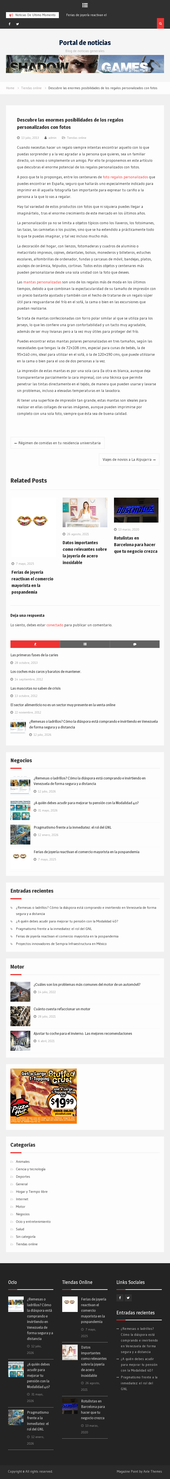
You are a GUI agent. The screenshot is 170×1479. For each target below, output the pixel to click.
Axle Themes (152, 1471)
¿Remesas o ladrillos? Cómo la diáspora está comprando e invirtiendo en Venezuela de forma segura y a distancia (139, 1340)
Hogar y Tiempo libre (32, 1191)
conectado (54, 625)
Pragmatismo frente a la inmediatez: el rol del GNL (72, 827)
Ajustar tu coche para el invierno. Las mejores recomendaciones (83, 1033)
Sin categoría (25, 1236)
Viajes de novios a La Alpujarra (127, 459)
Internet (22, 1199)
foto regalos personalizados (125, 177)
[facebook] (9, 24)
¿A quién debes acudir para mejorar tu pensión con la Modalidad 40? (86, 803)
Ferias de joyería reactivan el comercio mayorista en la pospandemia (86, 852)
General (22, 1184)
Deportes (23, 1176)
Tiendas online (76, 138)
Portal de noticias (85, 42)
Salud (20, 1229)
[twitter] (17, 24)
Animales (23, 1161)
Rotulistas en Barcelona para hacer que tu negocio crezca (135, 544)
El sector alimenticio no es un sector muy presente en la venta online (62, 705)
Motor (20, 1206)
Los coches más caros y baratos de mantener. (45, 671)
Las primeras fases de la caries (34, 655)
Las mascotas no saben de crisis (35, 688)
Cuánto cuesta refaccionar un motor (62, 1009)
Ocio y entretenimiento (33, 1221)
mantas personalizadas (42, 282)
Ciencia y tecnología (30, 1169)
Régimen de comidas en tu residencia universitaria (59, 442)
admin (52, 138)
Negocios (23, 1214)
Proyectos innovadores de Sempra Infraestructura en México (61, 943)
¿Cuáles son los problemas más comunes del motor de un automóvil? (87, 984)
